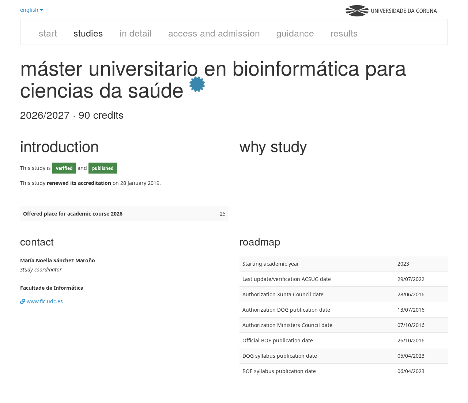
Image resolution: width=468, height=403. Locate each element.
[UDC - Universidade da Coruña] (391, 14)
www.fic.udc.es (44, 301)
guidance (295, 32)
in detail (136, 32)
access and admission (214, 32)
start (48, 32)
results (344, 32)
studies (88, 32)
